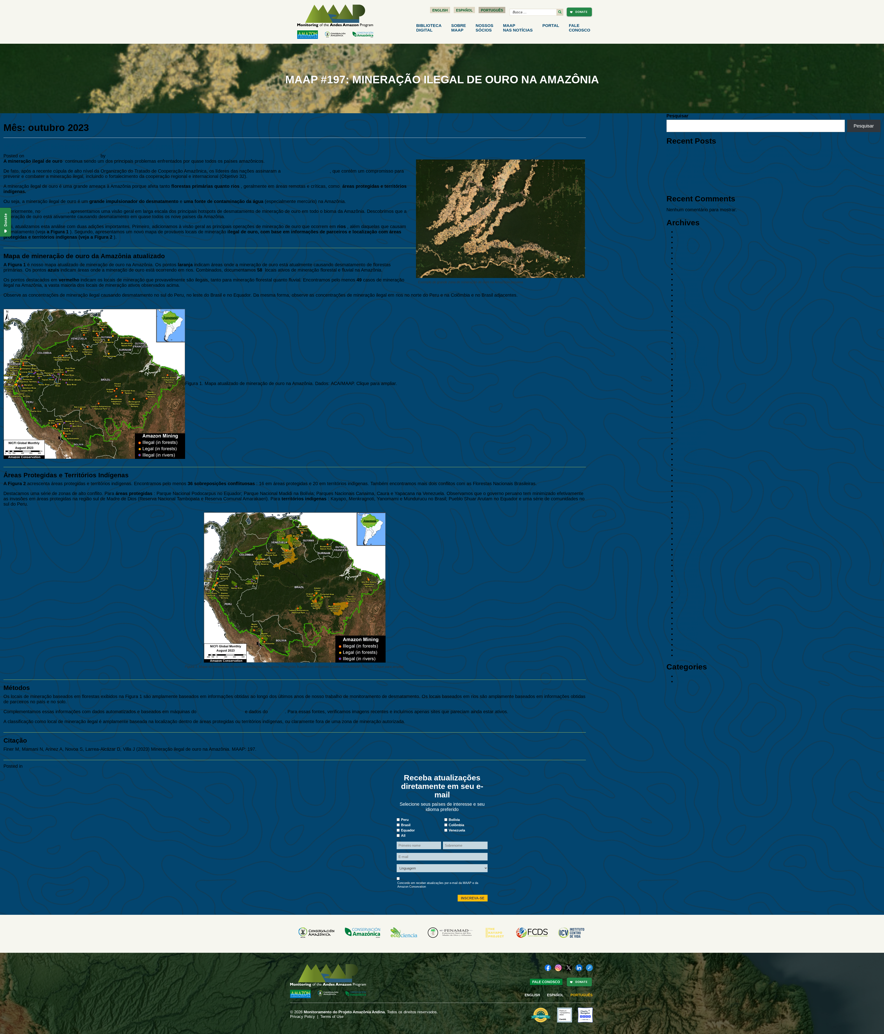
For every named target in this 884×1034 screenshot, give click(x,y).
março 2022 (688, 342)
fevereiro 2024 (690, 252)
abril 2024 (686, 247)
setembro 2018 (691, 554)
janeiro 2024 (688, 258)
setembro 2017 (691, 618)
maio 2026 (686, 237)
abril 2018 (686, 581)
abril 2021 (686, 395)
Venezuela (457, 830)
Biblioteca (429, 27)
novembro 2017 (692, 607)
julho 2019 (686, 501)
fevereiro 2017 (690, 655)
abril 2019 (686, 517)
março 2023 (688, 295)
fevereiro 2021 (690, 406)
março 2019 (688, 522)
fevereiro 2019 (690, 528)
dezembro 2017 (692, 602)
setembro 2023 (691, 279)
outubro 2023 (689, 274)
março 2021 (688, 401)
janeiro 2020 (688, 469)
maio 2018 (686, 575)
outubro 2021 (689, 369)
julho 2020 (686, 443)
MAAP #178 (54, 211)
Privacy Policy (302, 1016)
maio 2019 (686, 512)
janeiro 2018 (688, 597)
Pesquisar (677, 115)
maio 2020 (686, 454)
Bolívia (454, 820)
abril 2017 (686, 644)
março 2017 (688, 649)
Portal (550, 25)
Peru (405, 820)
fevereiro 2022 (690, 348)
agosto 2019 (688, 496)
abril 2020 (686, 459)
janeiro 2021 (688, 411)
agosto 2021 (688, 374)
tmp (679, 681)
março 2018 (688, 586)
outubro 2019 (689, 485)
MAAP (518, 27)
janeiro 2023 (688, 305)
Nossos (484, 27)
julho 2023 (686, 284)
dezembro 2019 (692, 475)
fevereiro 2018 (690, 591)
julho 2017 (686, 628)
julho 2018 (686, 565)
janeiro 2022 (688, 353)
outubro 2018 (689, 549)
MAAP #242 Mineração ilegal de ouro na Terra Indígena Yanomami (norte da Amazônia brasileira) (766, 165)
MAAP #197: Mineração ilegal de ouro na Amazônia (97, 146)
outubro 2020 (689, 427)
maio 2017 (686, 639)
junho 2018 (687, 570)
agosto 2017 (688, 623)
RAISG (276, 711)
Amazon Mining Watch (221, 711)
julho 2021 (686, 379)
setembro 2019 (691, 491)
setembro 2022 (691, 321)
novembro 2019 (692, 480)
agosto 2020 (688, 438)
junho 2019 (687, 507)
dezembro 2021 (692, 358)
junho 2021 (687, 385)
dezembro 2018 (692, 538)
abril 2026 (686, 242)
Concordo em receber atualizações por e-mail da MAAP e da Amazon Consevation (437, 884)
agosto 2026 (688, 231)
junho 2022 (687, 332)
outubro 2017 (689, 612)
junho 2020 (687, 448)
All (403, 835)
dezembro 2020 (692, 417)
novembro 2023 (692, 268)
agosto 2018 (688, 559)
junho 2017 (687, 634)
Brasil (405, 825)
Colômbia (456, 825)
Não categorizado (42, 766)
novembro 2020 (692, 422)
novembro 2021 (692, 364)
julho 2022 (686, 327)
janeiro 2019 (688, 533)
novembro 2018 (692, 544)
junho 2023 (687, 290)
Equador (408, 830)
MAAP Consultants (126, 155)
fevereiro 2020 (690, 464)
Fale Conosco (546, 982)
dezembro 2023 (692, 263)
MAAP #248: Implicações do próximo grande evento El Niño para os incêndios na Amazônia (760, 150)
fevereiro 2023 (690, 300)
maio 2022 (686, 337)
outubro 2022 (689, 316)
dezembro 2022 (692, 311)
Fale (579, 27)
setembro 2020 (691, 432)
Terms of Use (331, 1016)
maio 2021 (686, 390)
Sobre (458, 27)
